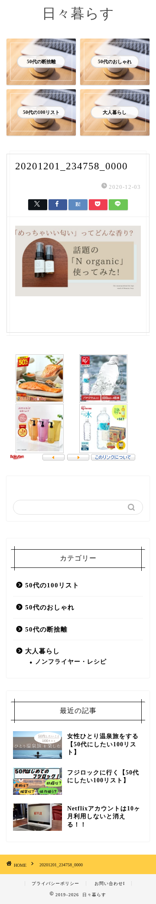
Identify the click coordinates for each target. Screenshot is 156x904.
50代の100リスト (52, 585)
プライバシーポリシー (55, 883)
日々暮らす (78, 13)
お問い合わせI (109, 883)
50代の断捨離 (46, 629)
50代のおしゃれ (50, 607)
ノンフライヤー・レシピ (71, 661)
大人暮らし (42, 651)
